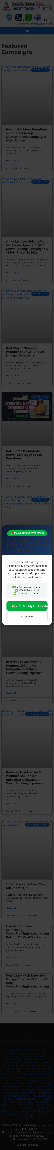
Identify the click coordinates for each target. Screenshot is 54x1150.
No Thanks (27, 616)
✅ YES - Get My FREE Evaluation (30, 606)
